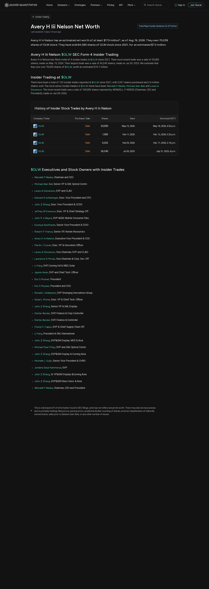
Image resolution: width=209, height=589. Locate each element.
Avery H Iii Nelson (44, 238)
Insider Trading (42, 17)
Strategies (80, 5)
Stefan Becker (42, 313)
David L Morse (42, 299)
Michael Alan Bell (135, 86)
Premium (95, 5)
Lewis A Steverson (44, 190)
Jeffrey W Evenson (45, 211)
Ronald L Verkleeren (45, 292)
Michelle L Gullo (43, 360)
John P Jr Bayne (43, 218)
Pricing (110, 5)
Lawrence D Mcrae (44, 258)
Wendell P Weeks (116, 86)
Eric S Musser (41, 279)
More (130, 5)
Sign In (181, 5)
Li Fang (38, 265)
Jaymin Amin (41, 272)
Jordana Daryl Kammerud (47, 367)
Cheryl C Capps (43, 326)
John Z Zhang (42, 204)
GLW (41, 126)
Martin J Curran (42, 245)
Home (49, 5)
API (121, 5)
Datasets (62, 5)
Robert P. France (43, 231)
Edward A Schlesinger (46, 197)
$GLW (66, 54)
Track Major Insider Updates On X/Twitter (158, 26)
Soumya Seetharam (45, 224)
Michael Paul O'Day (44, 347)
